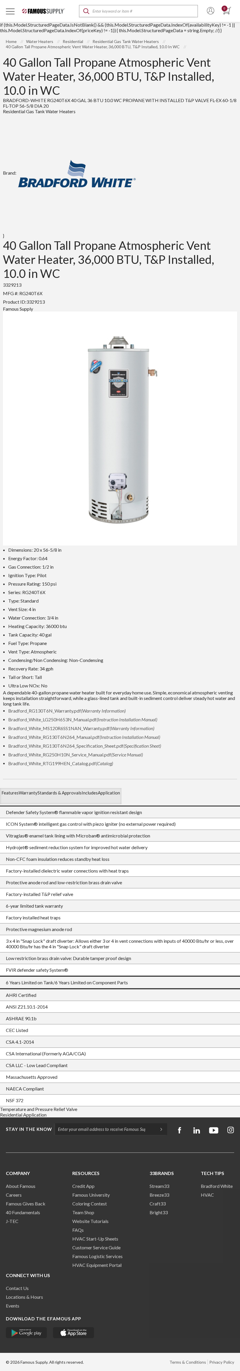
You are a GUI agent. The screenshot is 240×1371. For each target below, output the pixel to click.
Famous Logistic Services (97, 1256)
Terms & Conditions (187, 1362)
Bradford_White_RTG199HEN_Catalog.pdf (60, 763)
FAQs (78, 1230)
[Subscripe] (158, 1129)
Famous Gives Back (25, 1203)
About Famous (20, 1186)
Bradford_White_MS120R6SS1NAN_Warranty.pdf (81, 728)
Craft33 (158, 1203)
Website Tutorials (90, 1221)
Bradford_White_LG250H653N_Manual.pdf (82, 719)
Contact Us (17, 1288)
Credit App (83, 1186)
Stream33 (159, 1186)
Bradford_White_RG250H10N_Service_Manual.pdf (75, 754)
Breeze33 (159, 1195)
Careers (14, 1195)
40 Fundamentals (23, 1212)
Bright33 (159, 1212)
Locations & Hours (24, 1297)
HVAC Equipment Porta (96, 1265)
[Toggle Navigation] (10, 11)
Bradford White (217, 1186)
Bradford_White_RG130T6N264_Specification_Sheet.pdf (84, 746)
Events (12, 1305)
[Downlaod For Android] (26, 1332)
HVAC (207, 1195)
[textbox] (138, 11)
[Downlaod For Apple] (73, 1332)
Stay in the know (29, 1129)
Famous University (91, 1195)
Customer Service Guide (96, 1247)
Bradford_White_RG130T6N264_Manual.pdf (84, 737)
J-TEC (12, 1221)
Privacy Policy (221, 1362)
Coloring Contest (89, 1203)
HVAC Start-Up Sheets (95, 1238)
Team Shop (83, 1212)
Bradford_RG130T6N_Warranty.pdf (67, 710)
